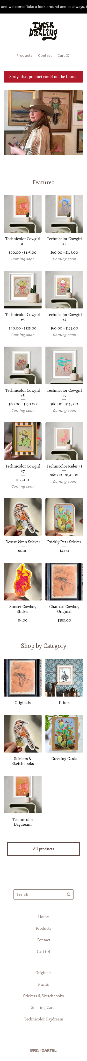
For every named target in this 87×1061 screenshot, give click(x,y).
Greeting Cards (43, 1007)
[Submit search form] (69, 894)
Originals (43, 972)
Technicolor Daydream (43, 1019)
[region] (43, 7)
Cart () (64, 55)
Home (43, 916)
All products (43, 849)
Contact (45, 55)
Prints (43, 984)
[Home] (43, 31)
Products (24, 55)
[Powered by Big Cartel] (43, 1050)
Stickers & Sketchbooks (43, 996)
